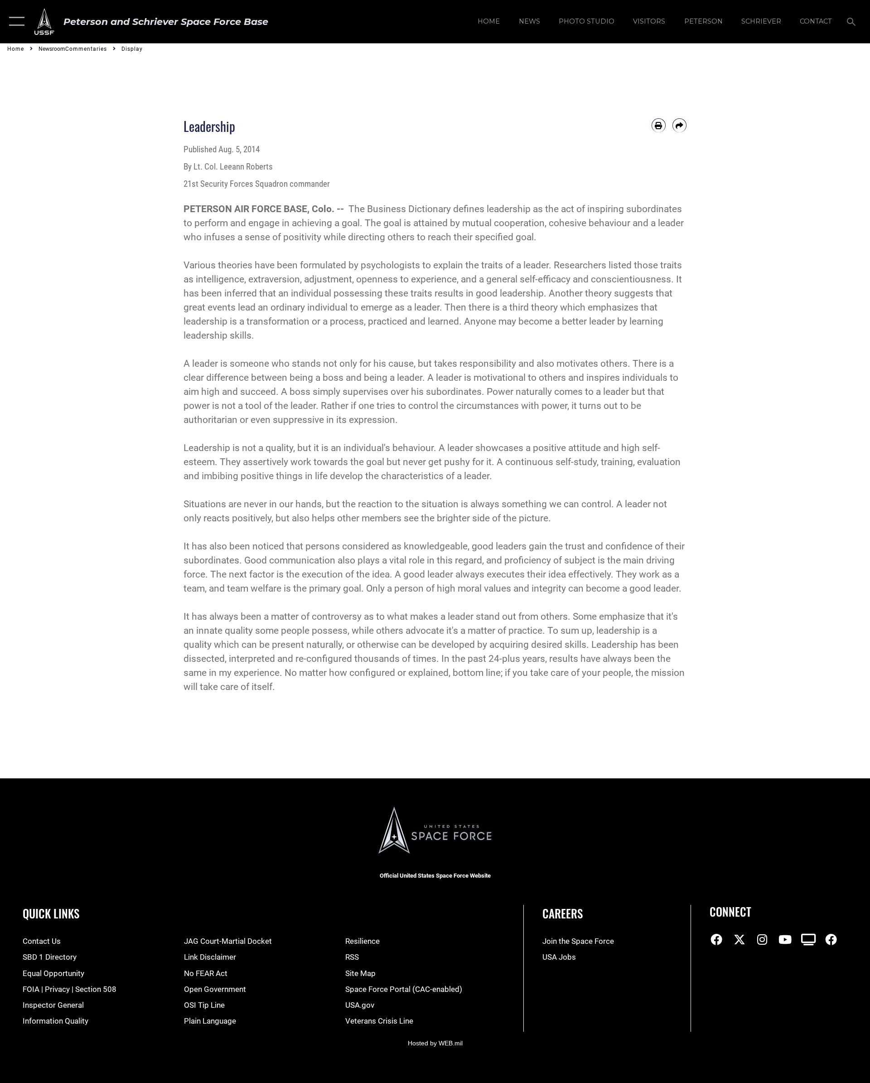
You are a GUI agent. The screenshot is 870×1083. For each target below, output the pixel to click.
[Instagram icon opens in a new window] (762, 939)
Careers (562, 913)
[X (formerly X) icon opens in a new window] (739, 939)
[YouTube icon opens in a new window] (785, 939)
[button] (14, 21)
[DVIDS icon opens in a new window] (808, 939)
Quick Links (51, 913)
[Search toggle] (852, 21)
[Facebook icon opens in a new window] (716, 939)
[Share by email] (679, 125)
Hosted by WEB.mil (435, 1043)
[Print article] (659, 125)
